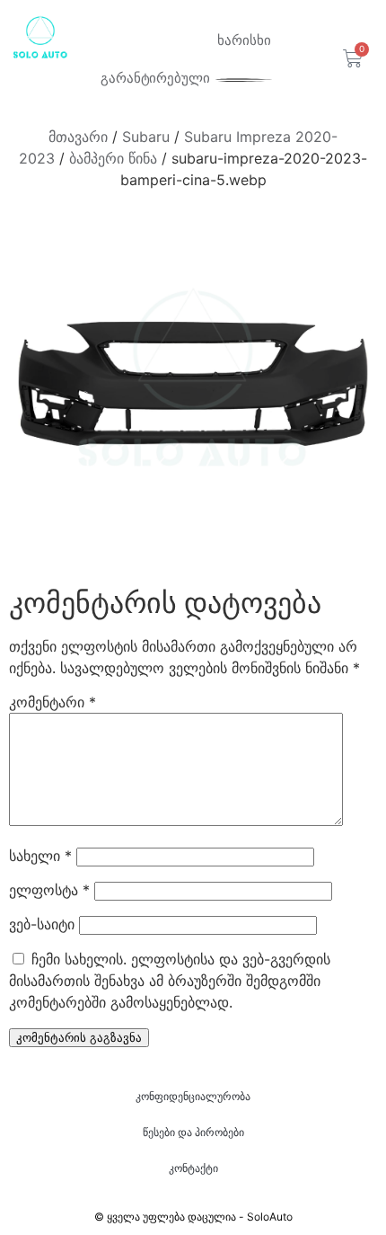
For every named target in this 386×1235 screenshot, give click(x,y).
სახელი (40, 856)
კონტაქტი (193, 1168)
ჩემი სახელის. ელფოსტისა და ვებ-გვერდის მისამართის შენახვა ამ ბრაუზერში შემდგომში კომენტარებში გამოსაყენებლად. (169, 980)
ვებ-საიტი (42, 924)
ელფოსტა (49, 890)
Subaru (146, 137)
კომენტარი (52, 702)
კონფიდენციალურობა (193, 1096)
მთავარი (78, 137)
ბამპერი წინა (113, 158)
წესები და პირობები (193, 1132)
